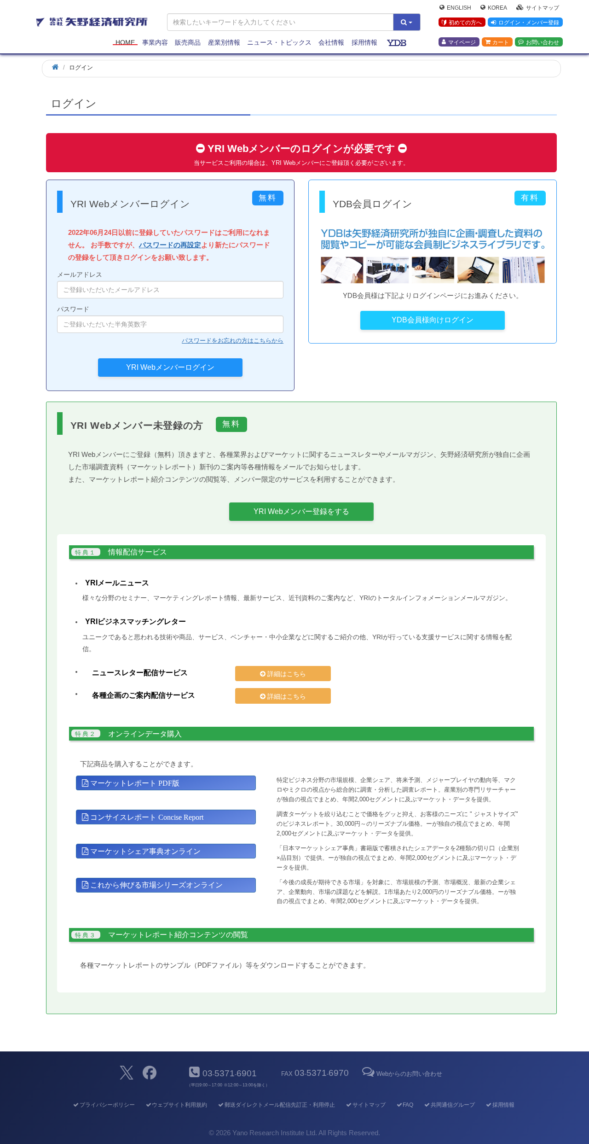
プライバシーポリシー (107, 1105)
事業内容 (155, 42)
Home (125, 42)
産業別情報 (224, 42)
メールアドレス (79, 274)
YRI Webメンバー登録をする (301, 511)
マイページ (462, 42)
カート (500, 42)
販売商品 (188, 42)
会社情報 (331, 42)
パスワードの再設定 (170, 245)
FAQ (408, 1105)
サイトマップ (542, 7)
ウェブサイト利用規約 (179, 1105)
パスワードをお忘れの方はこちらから (232, 340)
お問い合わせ (542, 42)
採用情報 (364, 42)
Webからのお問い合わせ (409, 1073)
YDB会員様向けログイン (433, 320)
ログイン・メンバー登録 (528, 22)
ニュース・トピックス (279, 42)
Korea (497, 7)
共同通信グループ (453, 1105)
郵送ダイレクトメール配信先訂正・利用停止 (280, 1105)
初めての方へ (465, 22)
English (459, 7)
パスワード (73, 309)
